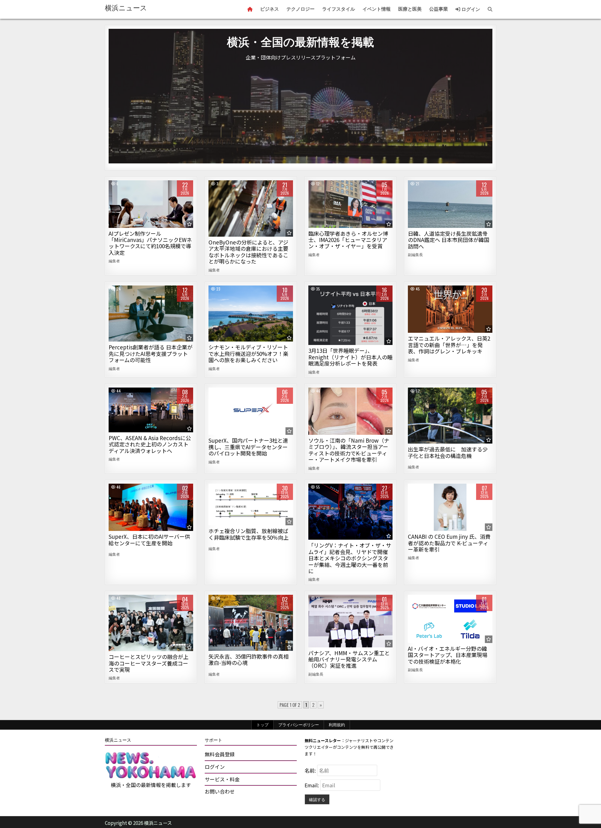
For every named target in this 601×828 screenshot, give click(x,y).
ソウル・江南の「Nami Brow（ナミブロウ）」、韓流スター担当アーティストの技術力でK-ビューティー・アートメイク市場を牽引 (348, 449)
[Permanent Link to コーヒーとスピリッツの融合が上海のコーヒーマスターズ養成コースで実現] (151, 623)
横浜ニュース (126, 8)
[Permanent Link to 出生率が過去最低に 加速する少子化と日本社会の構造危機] (450, 416)
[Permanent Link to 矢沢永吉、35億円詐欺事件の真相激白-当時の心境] (250, 623)
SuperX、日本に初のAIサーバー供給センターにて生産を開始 (149, 539)
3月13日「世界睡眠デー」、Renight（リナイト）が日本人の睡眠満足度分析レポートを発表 (350, 357)
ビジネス (269, 9)
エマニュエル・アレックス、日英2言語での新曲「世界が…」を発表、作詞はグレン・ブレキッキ (449, 344)
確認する (317, 799)
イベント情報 (376, 9)
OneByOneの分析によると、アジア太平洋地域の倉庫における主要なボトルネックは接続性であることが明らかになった (248, 251)
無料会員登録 (220, 754)
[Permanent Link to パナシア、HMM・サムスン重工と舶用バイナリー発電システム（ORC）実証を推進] (350, 621)
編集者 (114, 261)
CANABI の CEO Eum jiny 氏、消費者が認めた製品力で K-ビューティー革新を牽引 (449, 542)
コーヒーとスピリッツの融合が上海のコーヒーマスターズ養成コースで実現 (148, 663)
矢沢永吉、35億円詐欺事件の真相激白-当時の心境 (248, 659)
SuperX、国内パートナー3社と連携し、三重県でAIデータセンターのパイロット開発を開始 (248, 446)
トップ (262, 724)
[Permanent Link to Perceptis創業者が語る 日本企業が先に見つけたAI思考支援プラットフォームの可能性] (151, 313)
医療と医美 (410, 9)
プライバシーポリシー (298, 724)
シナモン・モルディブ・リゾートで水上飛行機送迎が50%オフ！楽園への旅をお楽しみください (248, 353)
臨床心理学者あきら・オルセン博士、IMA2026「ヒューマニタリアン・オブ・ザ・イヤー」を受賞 (348, 239)
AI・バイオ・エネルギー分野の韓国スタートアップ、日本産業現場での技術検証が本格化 (447, 655)
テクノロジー (300, 9)
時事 (450, 201)
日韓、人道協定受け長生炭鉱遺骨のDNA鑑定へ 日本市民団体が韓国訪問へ (448, 239)
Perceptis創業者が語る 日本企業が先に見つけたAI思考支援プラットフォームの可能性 (151, 353)
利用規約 (337, 724)
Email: (312, 785)
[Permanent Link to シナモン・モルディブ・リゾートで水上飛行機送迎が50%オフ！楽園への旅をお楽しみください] (250, 313)
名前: (311, 770)
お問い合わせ (220, 791)
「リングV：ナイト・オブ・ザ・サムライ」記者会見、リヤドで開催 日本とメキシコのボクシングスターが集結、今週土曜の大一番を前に (349, 558)
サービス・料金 (222, 779)
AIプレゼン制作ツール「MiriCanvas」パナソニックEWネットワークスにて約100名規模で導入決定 (150, 242)
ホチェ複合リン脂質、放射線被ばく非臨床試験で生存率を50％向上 (248, 534)
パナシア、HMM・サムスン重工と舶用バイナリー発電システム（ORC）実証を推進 (349, 659)
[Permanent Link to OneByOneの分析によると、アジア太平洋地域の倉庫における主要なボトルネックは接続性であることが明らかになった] (250, 208)
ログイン (470, 9)
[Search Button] (490, 9)
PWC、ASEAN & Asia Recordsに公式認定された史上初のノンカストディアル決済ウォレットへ (150, 444)
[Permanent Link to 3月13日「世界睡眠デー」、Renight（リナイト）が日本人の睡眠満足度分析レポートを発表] (350, 315)
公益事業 (438, 9)
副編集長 (415, 254)
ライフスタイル (338, 9)
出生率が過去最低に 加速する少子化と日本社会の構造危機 (448, 452)
